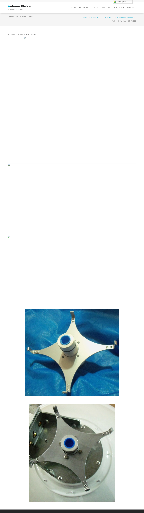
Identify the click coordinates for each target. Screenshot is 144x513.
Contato (95, 7)
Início (73, 7)
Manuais (105, 7)
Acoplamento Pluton (125, 17)
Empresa (131, 7)
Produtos (83, 7)
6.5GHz (108, 17)
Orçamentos (119, 7)
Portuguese (122, 1)
